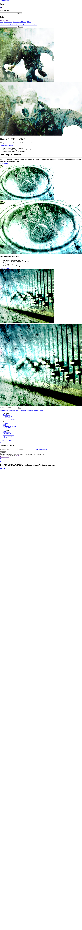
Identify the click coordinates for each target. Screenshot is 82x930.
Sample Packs (7, 25)
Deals (32, 25)
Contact (15, 22)
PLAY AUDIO (4, 164)
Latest (1, 25)
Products (6, 22)
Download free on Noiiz (6, 145)
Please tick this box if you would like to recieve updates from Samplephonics (23, 454)
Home (1, 22)
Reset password (4, 457)
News (10, 22)
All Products (6, 432)
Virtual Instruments (25, 25)
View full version (4, 268)
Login (19, 22)
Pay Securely (4, 20)
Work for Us (6, 417)
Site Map (5, 437)
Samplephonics (4, 0)
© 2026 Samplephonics (6, 440)
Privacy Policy (7, 427)
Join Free (23, 22)
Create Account (7, 416)
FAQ (4, 425)
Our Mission (6, 415)
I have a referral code (41, 449)
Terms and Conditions (9, 426)
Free (35, 25)
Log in (17, 455)
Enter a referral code (9, 419)
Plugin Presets (16, 25)
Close (29, 22)
